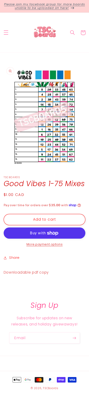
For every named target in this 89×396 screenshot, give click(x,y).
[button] (6, 32)
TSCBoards (50, 388)
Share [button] (14, 257)
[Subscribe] (74, 337)
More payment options (44, 244)
